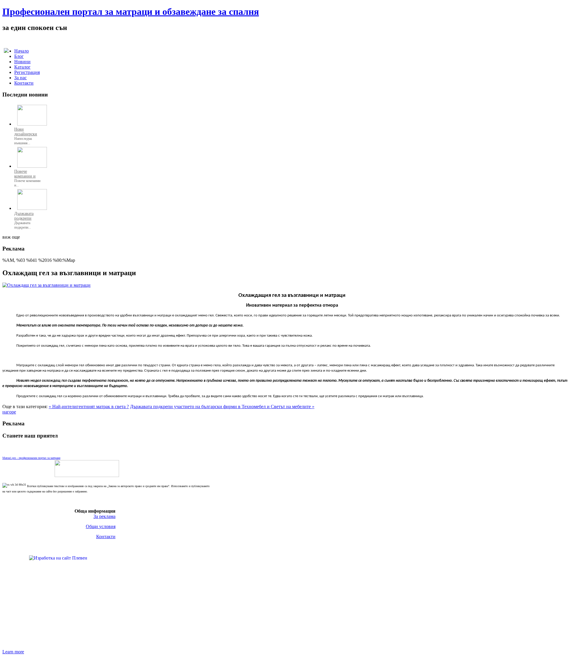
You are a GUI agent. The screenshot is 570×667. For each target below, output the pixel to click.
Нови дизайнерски (25, 131)
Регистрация (27, 72)
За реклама (104, 516)
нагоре (9, 411)
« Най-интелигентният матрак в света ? (89, 406)
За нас (20, 77)
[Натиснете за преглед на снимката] (46, 285)
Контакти (24, 82)
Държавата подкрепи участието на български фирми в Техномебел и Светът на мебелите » (222, 406)
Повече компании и (25, 173)
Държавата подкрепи (24, 216)
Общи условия (100, 526)
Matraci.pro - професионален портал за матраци (31, 458)
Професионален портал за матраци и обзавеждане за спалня (130, 11)
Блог (19, 56)
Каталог (22, 66)
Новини (22, 61)
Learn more (13, 651)
